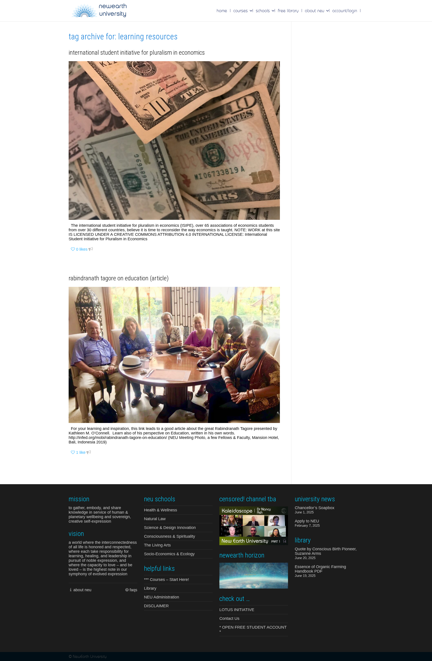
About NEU (315, 10)
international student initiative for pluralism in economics (137, 52)
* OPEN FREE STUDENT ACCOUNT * (253, 629)
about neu (82, 590)
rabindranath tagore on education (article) (119, 278)
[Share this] (90, 249)
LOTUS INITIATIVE (236, 609)
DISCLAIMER (156, 606)
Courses (241, 10)
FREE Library (288, 10)
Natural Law (155, 519)
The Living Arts (157, 545)
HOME (222, 10)
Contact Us (229, 618)
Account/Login (344, 10)
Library (150, 588)
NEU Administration (161, 597)
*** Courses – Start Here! (166, 579)
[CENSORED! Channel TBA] (253, 525)
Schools (263, 10)
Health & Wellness (160, 510)
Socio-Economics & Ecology (169, 554)
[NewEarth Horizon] (253, 575)
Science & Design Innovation (170, 527)
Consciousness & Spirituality (169, 536)
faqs (133, 590)
